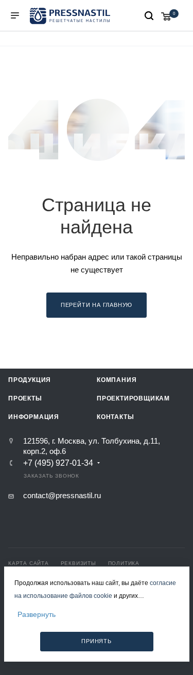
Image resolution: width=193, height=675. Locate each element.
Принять (96, 641)
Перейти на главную (96, 305)
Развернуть (36, 614)
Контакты (115, 417)
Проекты (25, 398)
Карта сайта (28, 563)
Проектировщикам (133, 398)
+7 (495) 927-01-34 (58, 463)
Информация (33, 417)
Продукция (29, 380)
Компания (116, 380)
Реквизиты (78, 563)
